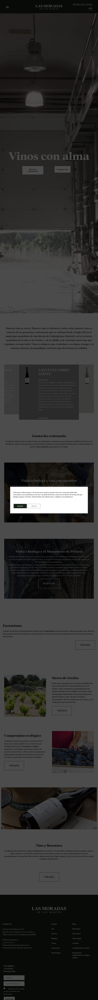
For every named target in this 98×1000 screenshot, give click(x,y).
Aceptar (20, 506)
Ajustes (34, 506)
